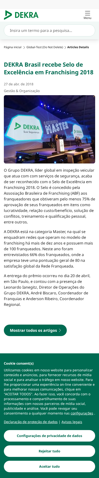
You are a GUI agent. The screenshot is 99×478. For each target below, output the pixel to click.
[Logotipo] (23, 15)
